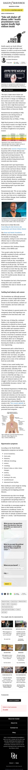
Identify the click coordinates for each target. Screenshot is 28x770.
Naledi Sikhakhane (12, 59)
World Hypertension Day (7, 606)
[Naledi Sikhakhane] (3, 60)
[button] (16, 63)
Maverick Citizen (5, 601)
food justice (13, 604)
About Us (14, 723)
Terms (17, 763)
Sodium (18, 609)
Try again (5, 710)
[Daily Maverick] (14, 2)
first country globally (17, 403)
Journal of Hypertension (18, 149)
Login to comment (14, 700)
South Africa (14, 601)
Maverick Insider (14, 719)
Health (3, 604)
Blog (14, 732)
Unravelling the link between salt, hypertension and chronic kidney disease (13, 228)
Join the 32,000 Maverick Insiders (13, 741)
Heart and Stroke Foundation (13, 232)
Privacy (11, 763)
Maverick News (22, 601)
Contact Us (14, 728)
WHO (8, 604)
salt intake (4, 612)
